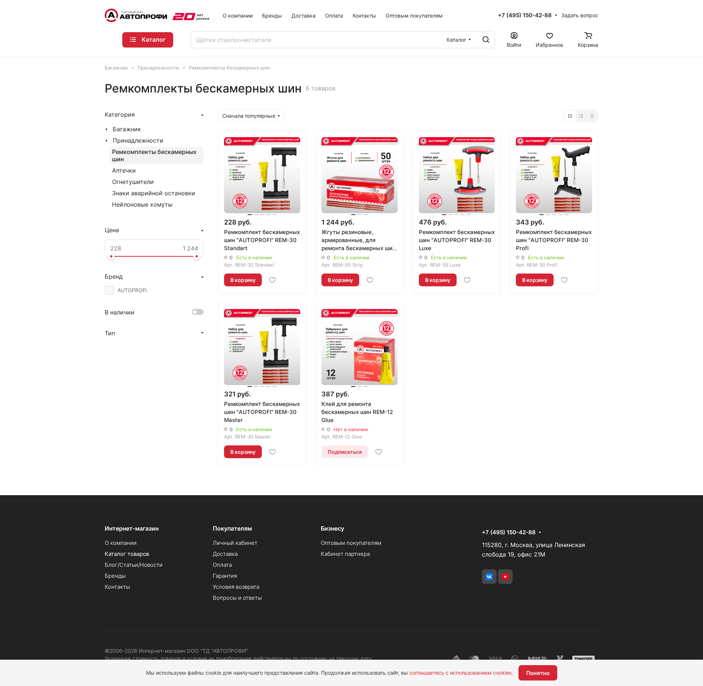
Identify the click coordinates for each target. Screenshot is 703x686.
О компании (121, 542)
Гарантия (225, 575)
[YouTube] (505, 576)
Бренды (115, 575)
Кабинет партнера (345, 553)
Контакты (117, 586)
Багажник (127, 129)
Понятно (538, 673)
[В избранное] (272, 280)
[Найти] (486, 39)
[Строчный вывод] (581, 115)
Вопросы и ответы (237, 597)
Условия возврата (236, 586)
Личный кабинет (235, 542)
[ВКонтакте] (489, 576)
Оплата (222, 564)
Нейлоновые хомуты (142, 204)
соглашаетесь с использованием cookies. (461, 673)
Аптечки (124, 170)
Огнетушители (133, 181)
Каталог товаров (127, 553)
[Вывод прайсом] (592, 115)
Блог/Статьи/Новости (134, 564)
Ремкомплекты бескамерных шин (154, 155)
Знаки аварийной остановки (153, 193)
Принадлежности (138, 140)
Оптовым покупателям (351, 542)
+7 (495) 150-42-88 (525, 15)
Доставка (225, 553)
